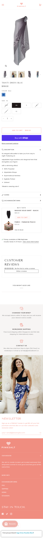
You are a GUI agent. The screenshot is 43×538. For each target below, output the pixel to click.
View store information (31, 242)
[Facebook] (3, 514)
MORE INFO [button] (6, 475)
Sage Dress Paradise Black (24, 533)
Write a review (21, 271)
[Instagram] (11, 514)
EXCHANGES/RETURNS (9, 482)
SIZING (4, 492)
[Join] (38, 433)
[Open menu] (5, 5)
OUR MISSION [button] (6, 456)
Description (9, 150)
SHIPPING (5, 489)
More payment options (10, 143)
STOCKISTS (5, 496)
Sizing (6, 195)
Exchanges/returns (12, 201)
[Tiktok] (7, 514)
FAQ (3, 485)
